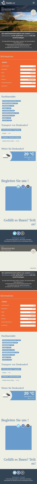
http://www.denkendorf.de (25, 47)
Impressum (15, 238)
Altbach (5, 118)
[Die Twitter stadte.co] (18, 186)
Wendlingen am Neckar (9, 113)
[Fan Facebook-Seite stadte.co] (23, 186)
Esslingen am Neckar (8, 103)
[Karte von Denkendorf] (33, 12)
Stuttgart (26, 35)
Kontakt (22, 238)
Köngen (5, 108)
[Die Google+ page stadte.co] (28, 186)
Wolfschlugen (6, 105)
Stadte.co (10, 3)
